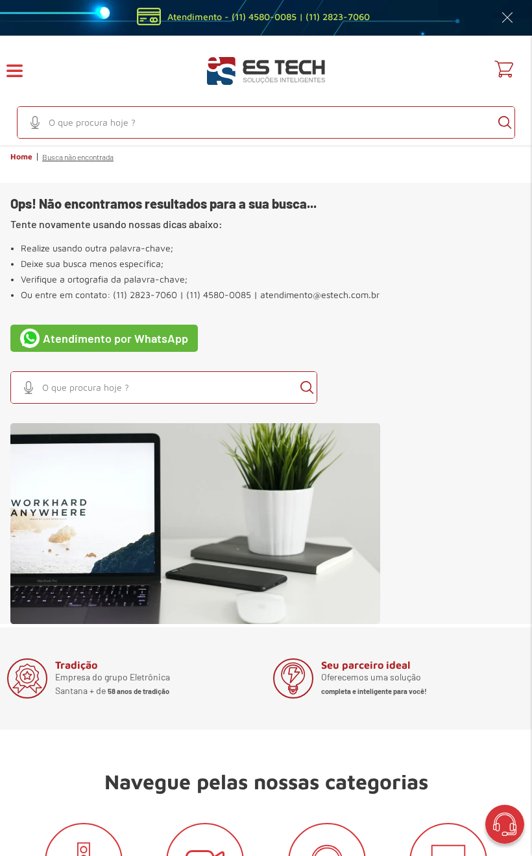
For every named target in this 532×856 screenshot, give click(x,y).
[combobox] (266, 122)
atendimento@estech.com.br (320, 295)
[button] (22, 71)
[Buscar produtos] (505, 122)
